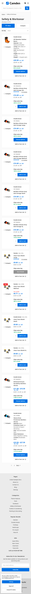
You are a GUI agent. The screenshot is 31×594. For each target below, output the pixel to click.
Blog (15, 487)
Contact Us (15, 484)
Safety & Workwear (15, 506)
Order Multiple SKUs (15, 479)
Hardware (15, 503)
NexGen (15, 520)
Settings (11, 581)
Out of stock (20, 272)
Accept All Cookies (11, 589)
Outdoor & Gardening (15, 508)
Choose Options (20, 71)
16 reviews (24, 92)
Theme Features (15, 498)
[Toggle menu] (2, 3)
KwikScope (15, 527)
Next (17, 465)
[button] (8, 26)
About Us (15, 482)
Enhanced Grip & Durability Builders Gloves (20, 383)
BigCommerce (23, 587)
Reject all (11, 586)
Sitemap (15, 490)
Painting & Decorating (15, 511)
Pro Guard (15, 530)
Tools (15, 501)
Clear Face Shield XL (20, 350)
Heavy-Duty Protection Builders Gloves (20, 420)
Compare (22, 25)
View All (15, 532)
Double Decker (15, 522)
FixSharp (15, 525)
